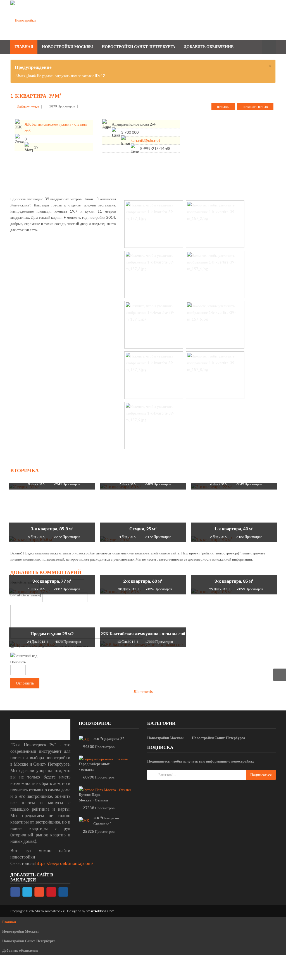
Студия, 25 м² (143, 528)
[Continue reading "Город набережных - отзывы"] (103, 759)
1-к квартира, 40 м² (234, 528)
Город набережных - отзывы (94, 766)
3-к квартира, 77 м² (52, 581)
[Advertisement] (239, 153)
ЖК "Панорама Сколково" (106, 821)
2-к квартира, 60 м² (143, 581)
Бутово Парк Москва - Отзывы (93, 797)
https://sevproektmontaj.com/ (64, 863)
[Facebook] (15, 892)
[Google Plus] (39, 892)
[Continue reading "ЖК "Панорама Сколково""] (84, 820)
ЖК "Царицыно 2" (108, 739)
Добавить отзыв (28, 107)
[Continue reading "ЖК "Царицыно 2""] (84, 739)
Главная (9, 921)
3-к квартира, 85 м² (234, 581)
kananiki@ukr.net (145, 140)
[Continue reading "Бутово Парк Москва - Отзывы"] (105, 789)
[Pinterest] (51, 892)
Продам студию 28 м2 (51, 633)
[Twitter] (27, 892)
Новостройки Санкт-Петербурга (218, 737)
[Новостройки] (23, 19)
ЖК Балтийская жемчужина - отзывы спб (143, 633)
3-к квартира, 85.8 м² (51, 528)
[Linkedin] (63, 892)
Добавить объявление (20, 950)
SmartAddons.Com (100, 911)
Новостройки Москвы (165, 737)
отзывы (223, 106)
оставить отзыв (255, 106)
